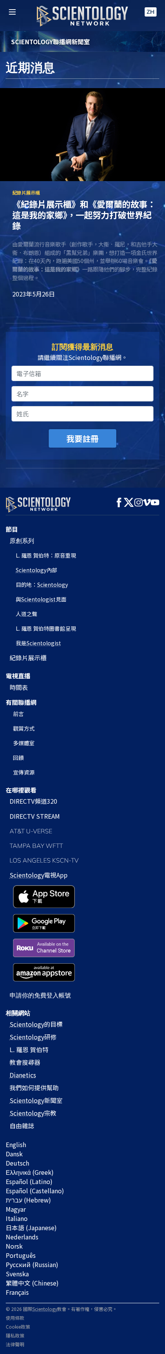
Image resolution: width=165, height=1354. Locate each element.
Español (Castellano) (35, 1190)
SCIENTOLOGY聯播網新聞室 (50, 41)
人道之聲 (26, 614)
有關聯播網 (21, 702)
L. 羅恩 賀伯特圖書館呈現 (46, 628)
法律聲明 (15, 1344)
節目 (12, 529)
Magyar (16, 1209)
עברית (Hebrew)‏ (28, 1199)
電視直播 (18, 675)
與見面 (41, 599)
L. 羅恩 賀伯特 (29, 1049)
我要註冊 (82, 438)
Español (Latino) (29, 1181)
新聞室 (36, 1100)
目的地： (42, 584)
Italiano (17, 1218)
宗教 (33, 1113)
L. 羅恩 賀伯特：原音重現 (46, 555)
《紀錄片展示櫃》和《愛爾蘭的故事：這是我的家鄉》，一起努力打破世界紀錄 (84, 214)
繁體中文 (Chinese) (32, 1282)
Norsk (14, 1246)
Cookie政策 (18, 1326)
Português (21, 1255)
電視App (39, 874)
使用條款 (15, 1317)
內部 (36, 570)
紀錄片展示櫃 (28, 657)
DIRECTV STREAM (35, 816)
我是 (38, 643)
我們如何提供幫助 (34, 1087)
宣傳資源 (24, 772)
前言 (18, 714)
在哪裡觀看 (21, 789)
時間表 (19, 687)
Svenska (17, 1273)
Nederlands (22, 1236)
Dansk (14, 1153)
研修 (33, 1036)
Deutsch (17, 1162)
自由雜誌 (22, 1125)
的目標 (36, 1024)
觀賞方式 (24, 728)
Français (17, 1292)
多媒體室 (24, 743)
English (16, 1144)
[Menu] (12, 12)
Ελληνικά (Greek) (30, 1172)
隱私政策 (15, 1335)
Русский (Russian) (32, 1264)
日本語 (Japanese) (31, 1227)
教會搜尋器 (25, 1062)
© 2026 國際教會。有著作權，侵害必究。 (61, 1309)
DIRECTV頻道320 (33, 801)
